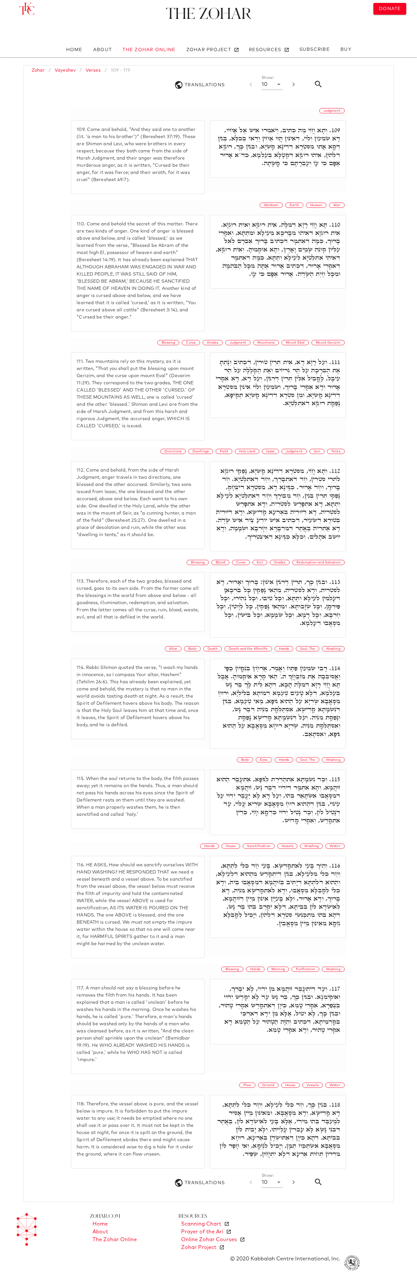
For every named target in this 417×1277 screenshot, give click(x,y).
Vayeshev (65, 70)
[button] (272, 84)
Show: (268, 78)
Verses (93, 70)
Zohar (38, 70)
